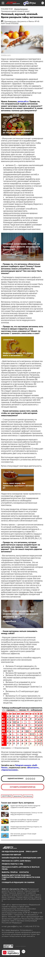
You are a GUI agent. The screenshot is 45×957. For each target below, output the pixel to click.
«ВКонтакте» (33, 768)
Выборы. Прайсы (10, 872)
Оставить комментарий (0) (22, 787)
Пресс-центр (31, 851)
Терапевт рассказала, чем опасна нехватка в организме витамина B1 (20, 614)
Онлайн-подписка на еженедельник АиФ (21, 858)
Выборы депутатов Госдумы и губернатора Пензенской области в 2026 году (21, 877)
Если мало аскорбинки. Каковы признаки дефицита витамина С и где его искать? (24, 820)
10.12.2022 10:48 (7, 9)
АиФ (12, 748)
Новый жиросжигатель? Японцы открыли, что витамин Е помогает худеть (26, 827)
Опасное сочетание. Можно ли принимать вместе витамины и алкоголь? (21, 247)
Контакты (24, 872)
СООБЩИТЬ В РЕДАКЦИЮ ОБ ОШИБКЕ (18, 882)
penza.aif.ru (23, 101)
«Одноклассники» (9, 770)
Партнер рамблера (20, 946)
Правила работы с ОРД (12, 864)
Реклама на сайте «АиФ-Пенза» (16, 861)
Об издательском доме (13, 851)
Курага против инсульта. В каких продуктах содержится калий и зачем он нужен (25, 806)
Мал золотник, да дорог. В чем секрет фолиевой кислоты (23, 834)
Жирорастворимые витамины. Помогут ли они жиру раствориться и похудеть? (26, 813)
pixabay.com (6, 55)
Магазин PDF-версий (11, 855)
